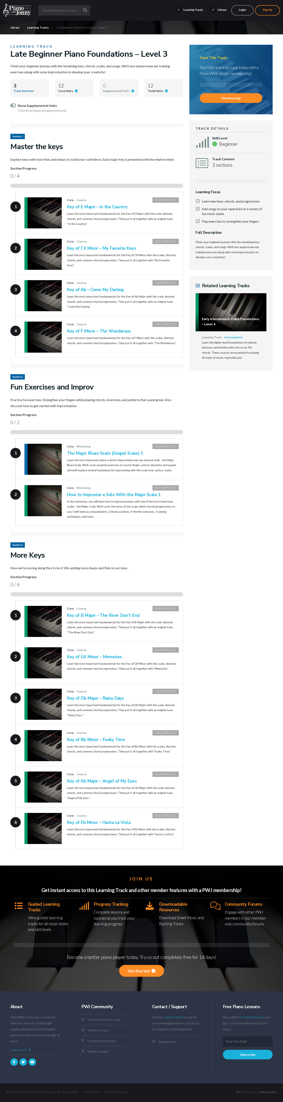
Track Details (212, 128)
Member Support (98, 1051)
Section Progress (23, 168)
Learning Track (31, 46)
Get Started (139, 970)
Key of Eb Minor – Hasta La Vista (99, 822)
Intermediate (233, 337)
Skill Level (219, 138)
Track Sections (23, 91)
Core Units (66, 91)
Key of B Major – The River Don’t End (103, 615)
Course (81, 200)
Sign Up (267, 9)
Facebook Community (102, 1041)
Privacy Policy (71, 1092)
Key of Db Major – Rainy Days (95, 698)
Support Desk (167, 1041)
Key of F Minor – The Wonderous (99, 331)
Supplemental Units (116, 91)
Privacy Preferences (116, 1092)
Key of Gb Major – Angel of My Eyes (102, 781)
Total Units (156, 91)
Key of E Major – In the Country (97, 207)
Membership (231, 98)
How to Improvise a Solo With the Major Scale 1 (114, 495)
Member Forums (98, 1030)
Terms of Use (92, 1092)
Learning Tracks (193, 9)
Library (222, 9)
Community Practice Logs (104, 1019)
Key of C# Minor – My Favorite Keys (101, 248)
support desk (173, 1017)
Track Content (223, 159)
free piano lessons (251, 1017)
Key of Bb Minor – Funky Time (96, 740)
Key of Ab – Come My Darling (95, 290)
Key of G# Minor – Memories (94, 657)
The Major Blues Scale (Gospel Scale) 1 (105, 453)
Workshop (83, 446)
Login (242, 9)
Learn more (19, 1050)
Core (70, 200)
